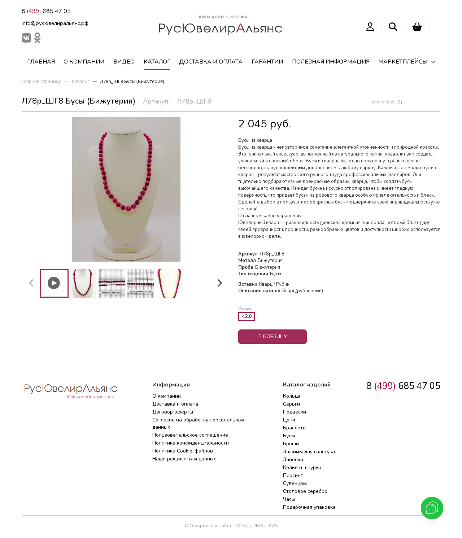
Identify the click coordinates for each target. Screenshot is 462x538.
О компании (84, 62)
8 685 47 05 (46, 11)
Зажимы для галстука (309, 451)
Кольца (292, 396)
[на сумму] (417, 26)
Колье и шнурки (302, 467)
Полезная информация (331, 62)
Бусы (289, 435)
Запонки (293, 459)
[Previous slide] (32, 283)
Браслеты (294, 427)
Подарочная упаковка (309, 507)
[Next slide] (219, 283)
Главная (41, 62)
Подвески (294, 411)
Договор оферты (172, 411)
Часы (289, 499)
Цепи (289, 419)
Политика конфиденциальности (190, 442)
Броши (291, 443)
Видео (124, 62)
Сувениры (295, 483)
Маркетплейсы (402, 62)
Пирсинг (293, 475)
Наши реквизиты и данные (184, 458)
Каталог (157, 62)
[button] (54, 283)
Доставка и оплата (211, 62)
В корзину (272, 336)
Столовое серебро (305, 491)
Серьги (291, 404)
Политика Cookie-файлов (182, 450)
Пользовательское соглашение (190, 435)
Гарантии (267, 62)
